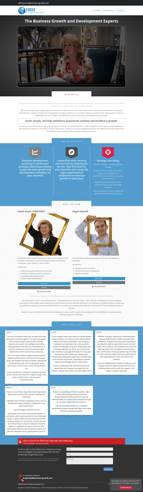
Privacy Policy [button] (135, 483)
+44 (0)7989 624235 (99, 286)
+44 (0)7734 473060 (45, 291)
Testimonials (108, 10)
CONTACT (120, 10)
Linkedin (45, 284)
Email (45, 287)
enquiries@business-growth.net (34, 3)
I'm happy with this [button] (125, 487)
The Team (96, 10)
